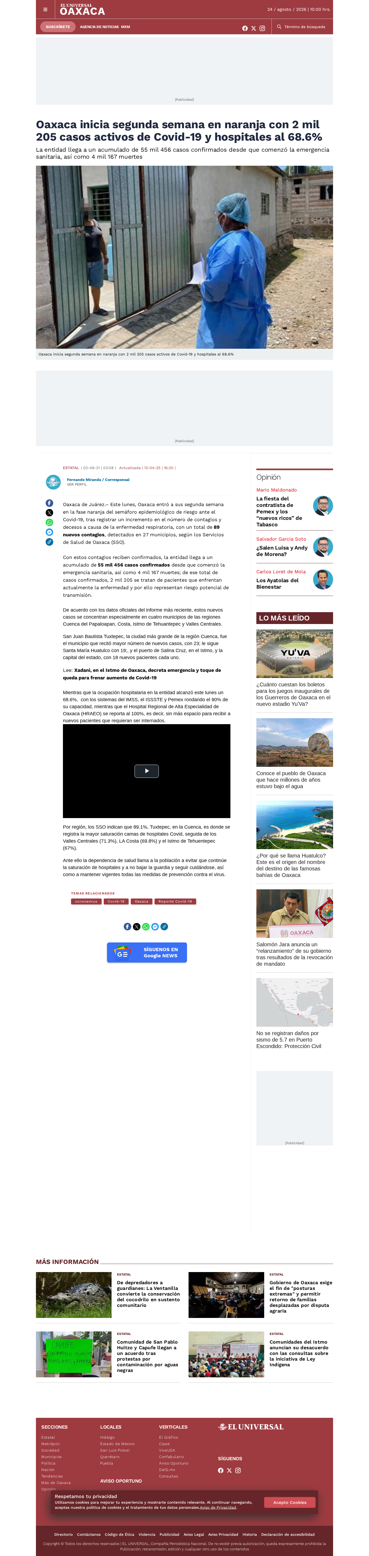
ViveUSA (167, 1450)
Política (48, 1463)
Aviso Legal (194, 1534)
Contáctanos (88, 1534)
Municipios (51, 1457)
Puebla (106, 1463)
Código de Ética (119, 1534)
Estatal (71, 468)
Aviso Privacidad (223, 1534)
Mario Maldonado (276, 490)
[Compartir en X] (49, 513)
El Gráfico (168, 1437)
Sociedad (50, 1450)
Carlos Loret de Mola (281, 571)
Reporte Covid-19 (175, 901)
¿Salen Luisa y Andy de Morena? (281, 550)
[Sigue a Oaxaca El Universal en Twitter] (255, 28)
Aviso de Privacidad (218, 1507)
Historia (250, 1534)
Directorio (63, 1534)
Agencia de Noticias (99, 27)
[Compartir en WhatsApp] (49, 522)
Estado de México (117, 1444)
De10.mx (167, 1469)
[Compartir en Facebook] (49, 503)
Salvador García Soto (281, 539)
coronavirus (86, 901)
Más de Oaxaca (56, 1482)
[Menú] (45, 9)
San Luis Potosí (115, 1450)
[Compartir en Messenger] (49, 532)
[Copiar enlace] (49, 542)
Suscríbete (58, 27)
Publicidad (169, 1534)
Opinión (268, 477)
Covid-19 (116, 901)
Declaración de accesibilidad (288, 1534)
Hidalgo (107, 1437)
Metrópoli (50, 1444)
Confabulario (171, 1457)
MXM (125, 27)
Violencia (147, 1534)
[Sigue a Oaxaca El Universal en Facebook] (246, 28)
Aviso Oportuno (174, 1463)
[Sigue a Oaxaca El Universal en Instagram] (264, 28)
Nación (48, 1469)
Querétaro (109, 1457)
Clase (164, 1444)
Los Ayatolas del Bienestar (277, 583)
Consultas (168, 1476)
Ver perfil (77, 484)
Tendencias (52, 1476)
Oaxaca (142, 901)
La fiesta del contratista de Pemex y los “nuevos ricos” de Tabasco (279, 511)
